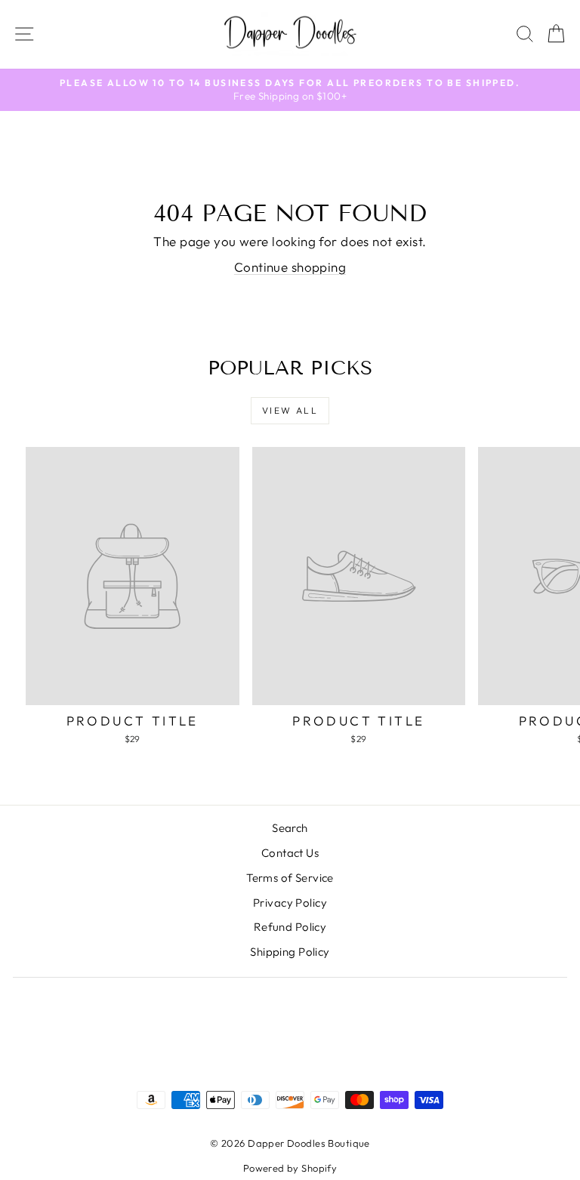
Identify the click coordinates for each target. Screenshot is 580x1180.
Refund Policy (290, 927)
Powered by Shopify (290, 1168)
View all (290, 410)
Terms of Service (290, 877)
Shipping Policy (289, 951)
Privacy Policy (290, 902)
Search (290, 828)
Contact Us (290, 853)
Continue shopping (290, 267)
